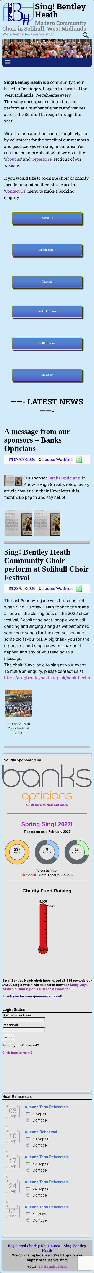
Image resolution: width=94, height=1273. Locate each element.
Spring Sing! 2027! (47, 824)
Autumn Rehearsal (41, 1131)
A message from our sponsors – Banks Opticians (37, 440)
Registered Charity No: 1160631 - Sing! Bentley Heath (47, 1248)
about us (13, 159)
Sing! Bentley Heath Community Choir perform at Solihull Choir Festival (46, 565)
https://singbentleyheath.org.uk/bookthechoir (48, 677)
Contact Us (15, 191)
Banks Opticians (64, 478)
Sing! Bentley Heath (53, 1267)
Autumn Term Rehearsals (47, 1106)
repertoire (42, 159)
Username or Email (17, 1015)
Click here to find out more (47, 805)
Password (10, 1025)
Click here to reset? (17, 1052)
